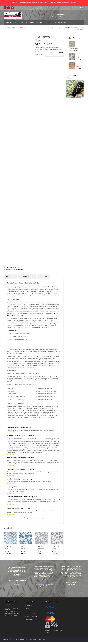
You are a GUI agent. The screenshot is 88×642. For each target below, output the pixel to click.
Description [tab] (10, 276)
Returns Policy (29, 619)
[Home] (5, 22)
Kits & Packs (30, 22)
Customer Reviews (54, 22)
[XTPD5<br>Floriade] (71, 65)
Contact (63, 22)
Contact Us (28, 605)
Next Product (22, 28)
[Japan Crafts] (13, 15)
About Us (9, 22)
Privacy (27, 611)
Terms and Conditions (31, 614)
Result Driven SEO (34, 639)
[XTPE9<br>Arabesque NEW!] (71, 44)
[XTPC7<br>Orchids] (71, 56)
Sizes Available (38, 54)
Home (52, 28)
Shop (58, 28)
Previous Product (9, 28)
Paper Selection (18, 22)
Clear (61, 52)
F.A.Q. (27, 608)
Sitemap (42, 639)
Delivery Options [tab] (27, 276)
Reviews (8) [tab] (43, 276)
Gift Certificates (41, 22)
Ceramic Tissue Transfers (70, 28)
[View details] (10, 538)
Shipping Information (31, 616)
